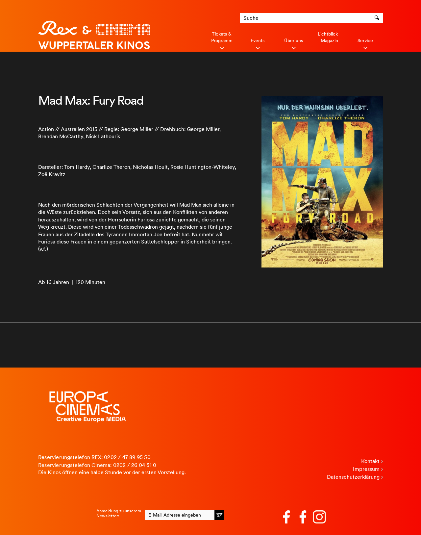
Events (257, 40)
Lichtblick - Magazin (329, 37)
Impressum (366, 469)
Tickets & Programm (222, 37)
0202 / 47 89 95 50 (127, 457)
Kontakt (370, 461)
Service (365, 40)
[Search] (378, 18)
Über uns (293, 40)
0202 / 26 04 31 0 (134, 465)
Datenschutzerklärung (353, 477)
